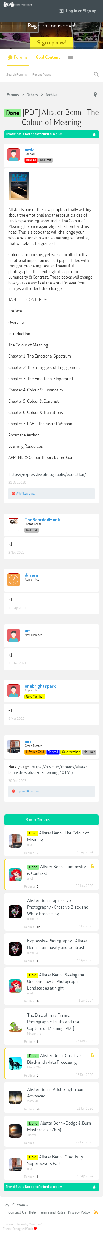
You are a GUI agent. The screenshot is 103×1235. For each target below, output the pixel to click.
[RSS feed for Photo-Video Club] (95, 1212)
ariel (30, 878)
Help (32, 1212)
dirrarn (31, 575)
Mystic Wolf (35, 1067)
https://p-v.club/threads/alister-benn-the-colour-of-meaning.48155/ (48, 769)
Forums (20, 57)
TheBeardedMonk (42, 520)
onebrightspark (40, 686)
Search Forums (16, 75)
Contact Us (17, 1212)
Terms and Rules (52, 1212)
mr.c (28, 742)
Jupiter (21, 791)
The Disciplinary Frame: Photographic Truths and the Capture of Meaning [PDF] (53, 1022)
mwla (30, 150)
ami (28, 631)
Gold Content (48, 57)
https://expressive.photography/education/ (47, 474)
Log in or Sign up (81, 11)
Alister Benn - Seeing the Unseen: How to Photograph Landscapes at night (55, 981)
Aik (18, 493)
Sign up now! (51, 43)
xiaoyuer (32, 1101)
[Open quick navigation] (95, 95)
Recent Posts (41, 75)
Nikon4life (34, 1033)
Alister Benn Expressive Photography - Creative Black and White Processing (57, 907)
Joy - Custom (14, 1205)
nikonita (32, 919)
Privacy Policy (79, 1212)
